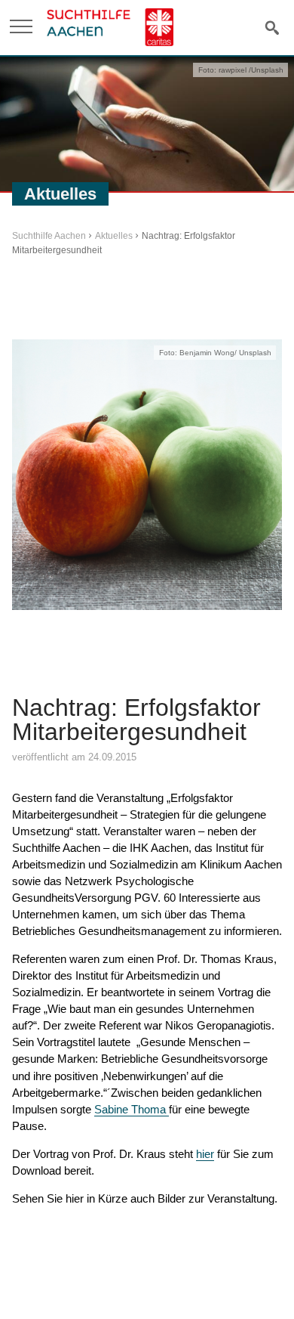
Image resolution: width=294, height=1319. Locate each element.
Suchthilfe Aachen (49, 236)
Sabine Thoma (131, 1109)
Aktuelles (114, 236)
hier (205, 1153)
